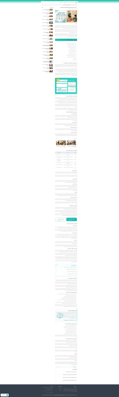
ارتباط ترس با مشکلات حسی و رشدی (72, 51)
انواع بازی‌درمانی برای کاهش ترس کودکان (72, 47)
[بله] (48, 392)
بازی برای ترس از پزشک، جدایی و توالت (72, 50)
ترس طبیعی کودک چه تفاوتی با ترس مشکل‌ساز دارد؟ (71, 43)
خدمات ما (69, 2)
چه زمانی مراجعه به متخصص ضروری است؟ (72, 57)
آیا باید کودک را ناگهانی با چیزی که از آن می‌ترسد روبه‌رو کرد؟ (69, 374)
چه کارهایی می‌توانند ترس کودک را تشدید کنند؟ (71, 55)
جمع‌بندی (74, 58)
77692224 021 (43, 390)
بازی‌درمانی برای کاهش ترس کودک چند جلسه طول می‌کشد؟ (69, 377)
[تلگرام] (47, 392)
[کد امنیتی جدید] (57, 89)
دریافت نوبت (43, 0)
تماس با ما (60, 2)
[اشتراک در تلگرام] (57, 367)
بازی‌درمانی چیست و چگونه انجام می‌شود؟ (72, 44)
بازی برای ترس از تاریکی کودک (73, 48)
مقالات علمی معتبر (65, 2)
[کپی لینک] (56, 367)
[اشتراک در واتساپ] (60, 367)
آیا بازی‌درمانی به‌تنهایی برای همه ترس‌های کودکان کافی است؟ (69, 380)
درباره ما (62, 2)
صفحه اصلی (72, 2)
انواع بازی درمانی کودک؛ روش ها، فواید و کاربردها (71, 271)
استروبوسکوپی (66, 320)
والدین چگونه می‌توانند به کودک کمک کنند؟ (72, 54)
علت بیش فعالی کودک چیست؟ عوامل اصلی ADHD (71, 269)
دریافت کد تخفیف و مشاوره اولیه (62, 91)
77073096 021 (47, 389)
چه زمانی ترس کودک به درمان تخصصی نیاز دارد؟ (70, 371)
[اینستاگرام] (46, 392)
